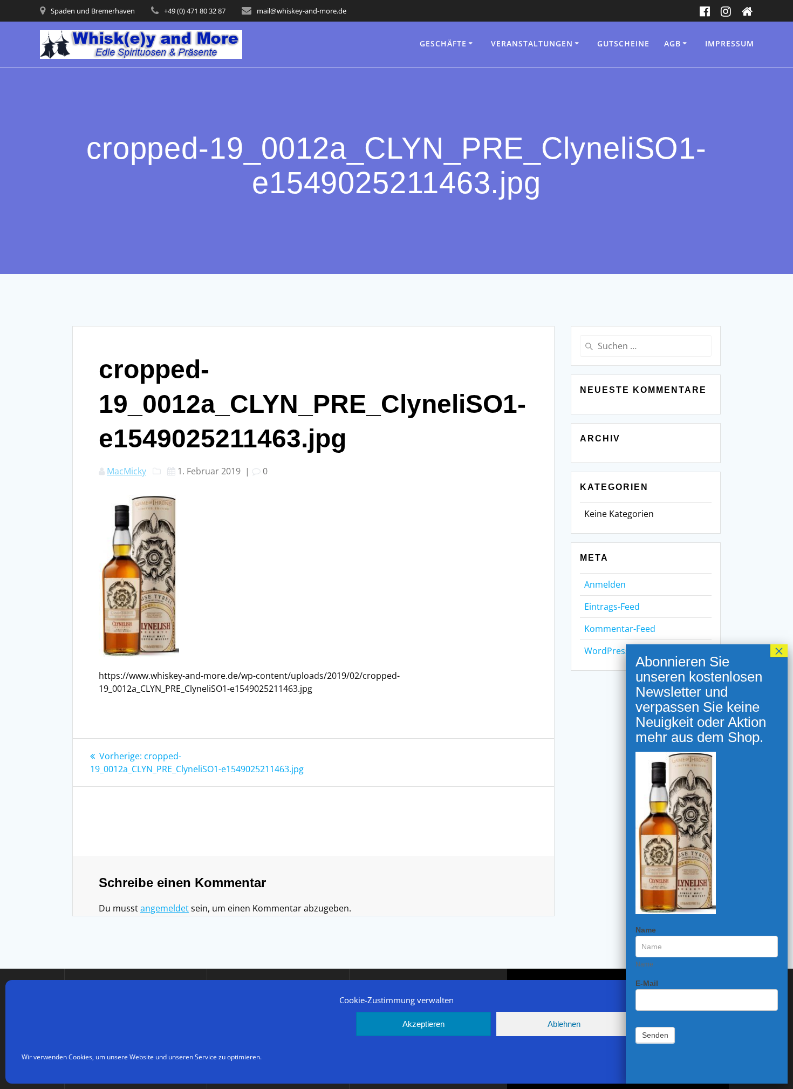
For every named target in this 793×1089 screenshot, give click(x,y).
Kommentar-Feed (619, 629)
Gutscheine (623, 43)
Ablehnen (564, 1024)
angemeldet (164, 908)
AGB (672, 43)
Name (645, 929)
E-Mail (646, 983)
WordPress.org (615, 651)
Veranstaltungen (532, 43)
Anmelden (605, 584)
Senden (655, 1035)
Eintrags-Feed (612, 606)
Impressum (729, 43)
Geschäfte (443, 43)
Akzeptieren (423, 1024)
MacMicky (126, 471)
